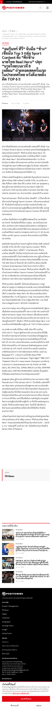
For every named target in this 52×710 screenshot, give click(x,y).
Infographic (6, 622)
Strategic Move (7, 625)
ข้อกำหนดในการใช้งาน (9, 650)
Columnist (5, 618)
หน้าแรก (4, 31)
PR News (12, 31)
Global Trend (6, 633)
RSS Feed (5, 653)
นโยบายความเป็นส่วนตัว (10, 646)
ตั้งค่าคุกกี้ (14, 705)
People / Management (10, 606)
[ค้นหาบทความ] (41, 8)
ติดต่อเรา (5, 642)
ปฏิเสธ (39, 705)
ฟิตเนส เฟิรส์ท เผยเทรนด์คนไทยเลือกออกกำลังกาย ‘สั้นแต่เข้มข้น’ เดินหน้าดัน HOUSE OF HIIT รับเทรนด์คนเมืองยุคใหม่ (33, 576)
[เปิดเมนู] (47, 7)
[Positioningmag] (13, 8)
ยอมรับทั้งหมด (26, 699)
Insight (4, 629)
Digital (4, 614)
